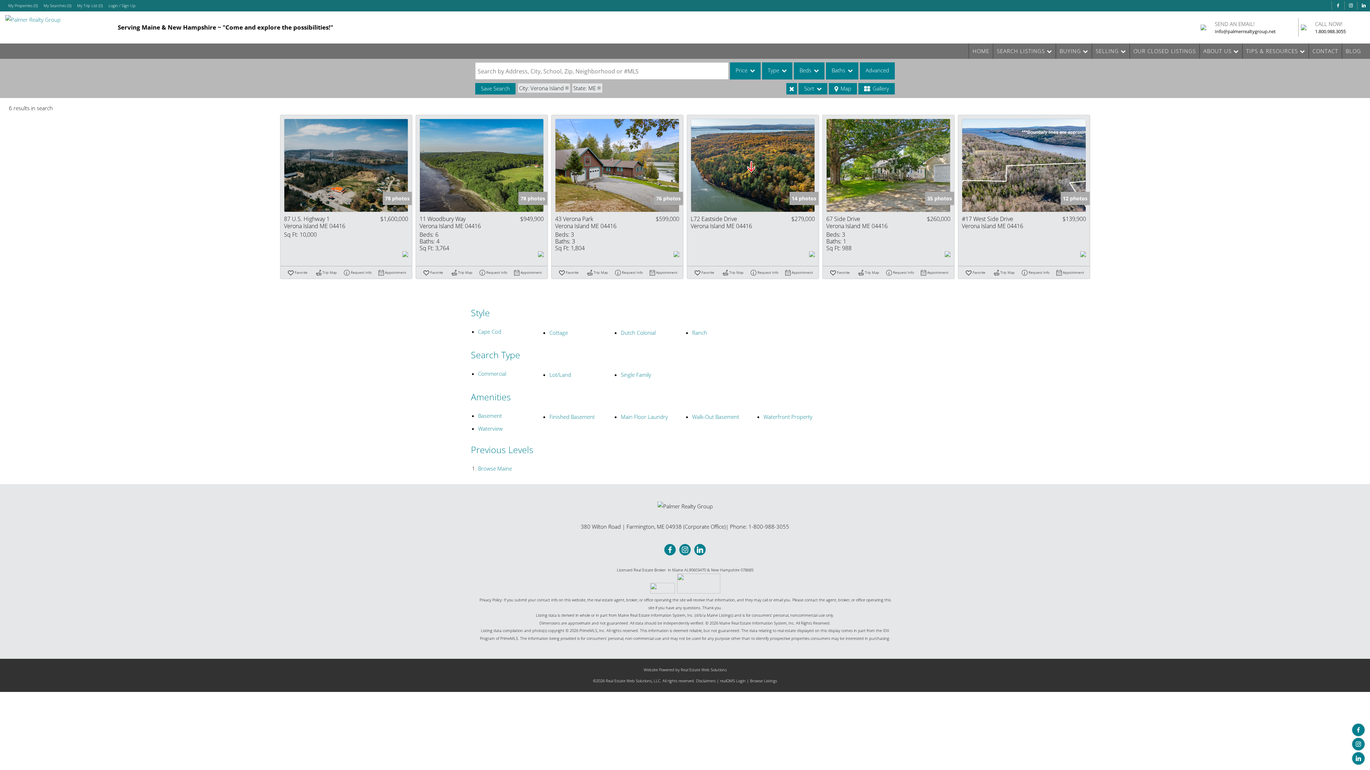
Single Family (636, 374)
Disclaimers (706, 680)
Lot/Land (560, 374)
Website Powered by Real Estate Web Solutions (685, 669)
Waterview (490, 428)
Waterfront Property (787, 416)
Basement (490, 415)
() (23, 5)
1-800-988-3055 (769, 526)
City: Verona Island (541, 88)
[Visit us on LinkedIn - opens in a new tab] (1363, 5)
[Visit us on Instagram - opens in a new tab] (1350, 5)
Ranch (699, 332)
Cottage (558, 332)
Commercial (492, 373)
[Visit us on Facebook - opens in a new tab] (1337, 5)
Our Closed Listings (1164, 51)
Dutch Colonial (638, 332)
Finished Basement (572, 416)
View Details (346, 165)
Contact (1325, 51)
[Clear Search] (791, 88)
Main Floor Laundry (644, 416)
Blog (1353, 51)
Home (981, 51)
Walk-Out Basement (715, 416)
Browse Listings (763, 680)
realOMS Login (733, 680)
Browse (495, 468)
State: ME (584, 88)
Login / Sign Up (122, 5)
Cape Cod (489, 331)
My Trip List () (90, 5)
